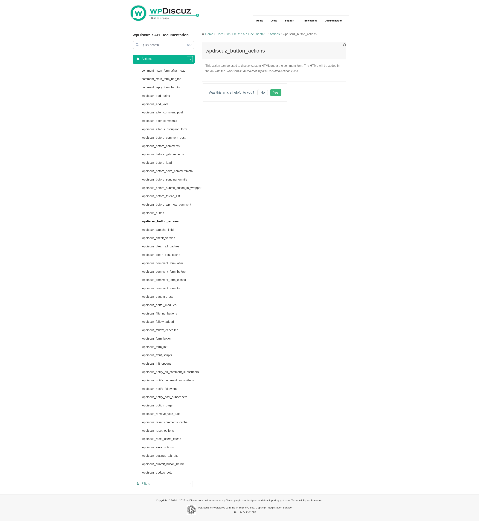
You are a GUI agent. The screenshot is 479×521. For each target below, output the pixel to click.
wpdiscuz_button (153, 213)
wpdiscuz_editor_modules (159, 305)
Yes (275, 92)
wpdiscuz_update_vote (157, 472)
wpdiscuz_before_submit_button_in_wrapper (168, 187)
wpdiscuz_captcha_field (158, 229)
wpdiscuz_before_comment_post (163, 137)
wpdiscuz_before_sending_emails (164, 179)
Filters (146, 483)
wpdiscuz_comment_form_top (161, 288)
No (262, 92)
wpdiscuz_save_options (158, 447)
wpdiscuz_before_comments (161, 146)
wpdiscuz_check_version (158, 238)
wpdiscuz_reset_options (158, 430)
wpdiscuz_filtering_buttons (159, 313)
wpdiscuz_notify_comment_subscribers (168, 380)
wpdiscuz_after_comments (159, 120)
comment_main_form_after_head (163, 70)
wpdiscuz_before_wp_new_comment (166, 204)
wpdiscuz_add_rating (156, 95)
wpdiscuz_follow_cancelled (160, 330)
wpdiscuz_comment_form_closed (164, 279)
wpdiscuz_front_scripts (157, 355)
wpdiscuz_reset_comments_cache (164, 422)
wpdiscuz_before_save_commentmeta (167, 171)
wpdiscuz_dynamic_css (157, 296)
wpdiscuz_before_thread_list (161, 196)
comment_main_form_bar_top (161, 79)
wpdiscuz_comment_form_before (164, 271)
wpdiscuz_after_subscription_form (164, 129)
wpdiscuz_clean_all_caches (160, 246)
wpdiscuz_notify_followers (159, 388)
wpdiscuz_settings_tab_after (160, 455)
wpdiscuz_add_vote (155, 104)
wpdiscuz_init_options (156, 363)
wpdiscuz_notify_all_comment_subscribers (168, 372)
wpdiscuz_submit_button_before (163, 464)
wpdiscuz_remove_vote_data (161, 413)
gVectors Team (289, 500)
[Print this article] (344, 45)
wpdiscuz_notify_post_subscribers (164, 397)
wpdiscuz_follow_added (158, 321)
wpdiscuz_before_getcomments (163, 154)
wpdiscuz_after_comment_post (162, 112)
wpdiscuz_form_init (154, 347)
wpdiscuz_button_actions (160, 221)
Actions (147, 58)
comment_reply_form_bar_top (161, 87)
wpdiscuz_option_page (157, 405)
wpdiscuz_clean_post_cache (161, 254)
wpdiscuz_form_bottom (157, 338)
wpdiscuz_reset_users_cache (161, 438)
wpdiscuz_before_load (157, 162)
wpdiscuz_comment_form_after (162, 263)
